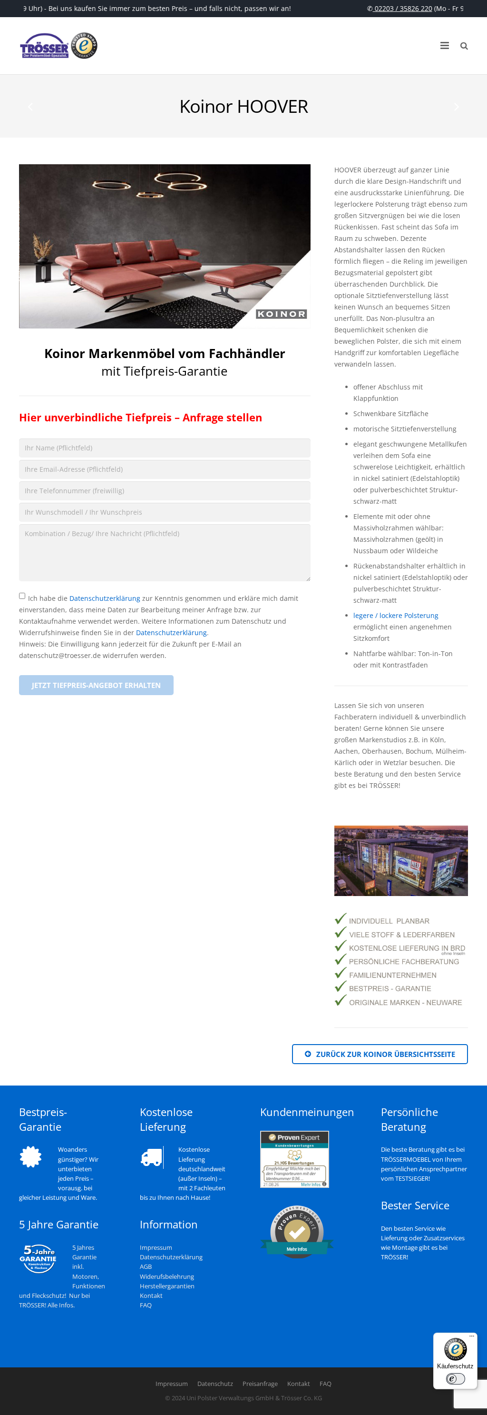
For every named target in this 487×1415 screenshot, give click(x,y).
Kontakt (151, 1296)
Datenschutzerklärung (104, 598)
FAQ (146, 1305)
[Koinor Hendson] (456, 106)
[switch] (455, 1379)
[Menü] (471, 1338)
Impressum (156, 1248)
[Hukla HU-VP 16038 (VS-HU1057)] (31, 106)
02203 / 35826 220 (394, 8)
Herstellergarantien (167, 1286)
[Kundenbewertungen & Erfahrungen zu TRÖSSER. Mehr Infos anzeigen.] (294, 1186)
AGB (146, 1267)
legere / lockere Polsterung (395, 615)
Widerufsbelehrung (167, 1277)
